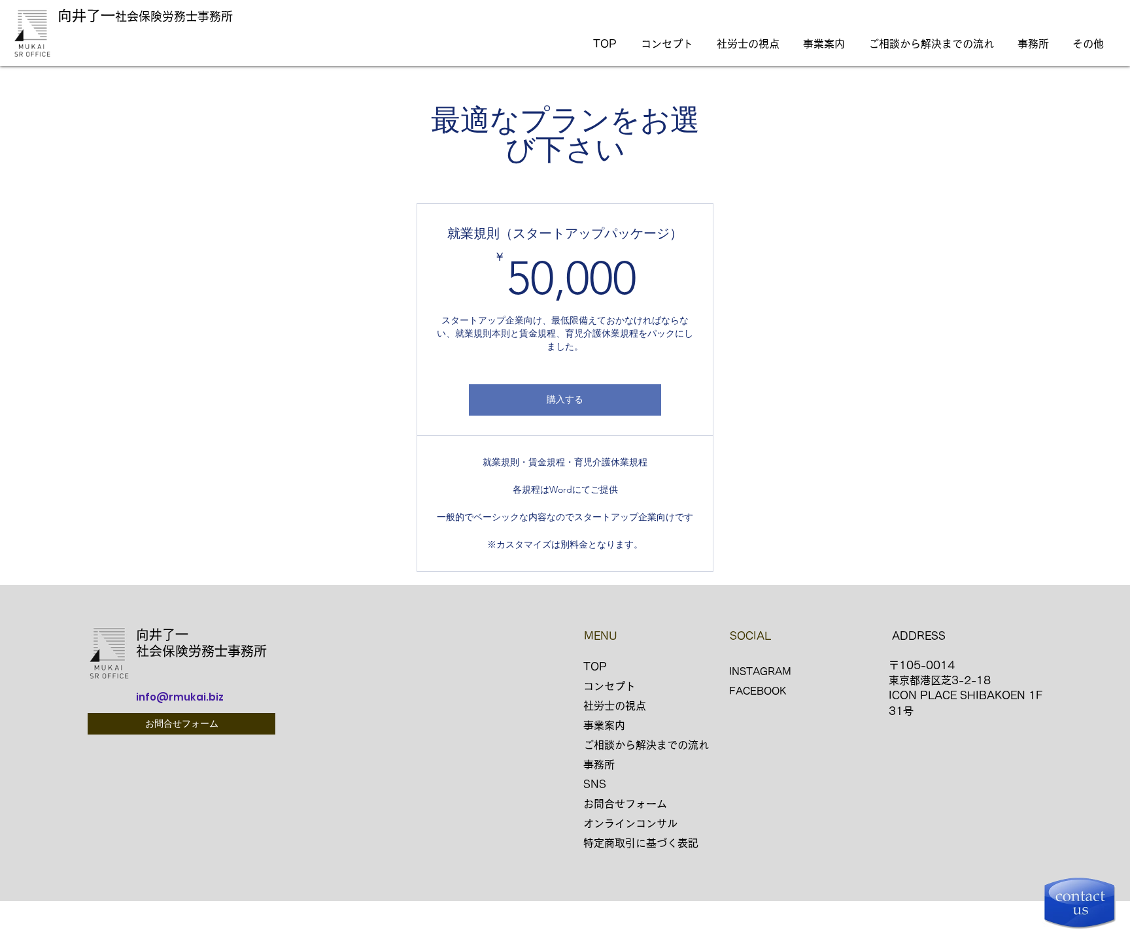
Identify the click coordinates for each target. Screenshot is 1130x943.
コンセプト (609, 686)
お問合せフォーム (625, 804)
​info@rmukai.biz (180, 697)
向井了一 (86, 15)
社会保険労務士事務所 (174, 16)
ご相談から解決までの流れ (646, 745)
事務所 (599, 764)
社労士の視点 (614, 706)
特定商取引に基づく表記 (640, 843)
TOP (595, 666)
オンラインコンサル (630, 823)
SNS (594, 784)
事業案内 (604, 725)
